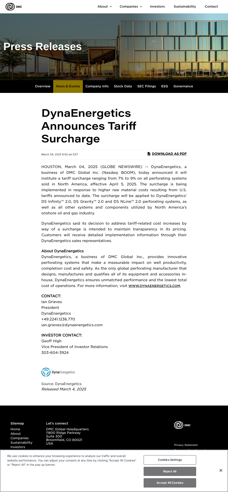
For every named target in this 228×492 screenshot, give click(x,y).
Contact (211, 6)
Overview (43, 86)
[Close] (221, 470)
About (103, 6)
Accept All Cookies (170, 482)
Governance (183, 86)
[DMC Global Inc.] (14, 6)
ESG (164, 86)
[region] (114, 471)
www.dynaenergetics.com (154, 286)
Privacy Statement (186, 445)
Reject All (169, 471)
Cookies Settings (170, 459)
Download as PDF (169, 154)
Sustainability (185, 6)
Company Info (97, 86)
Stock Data (123, 86)
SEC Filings (146, 86)
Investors (157, 6)
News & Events (68, 86)
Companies (129, 6)
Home (15, 429)
